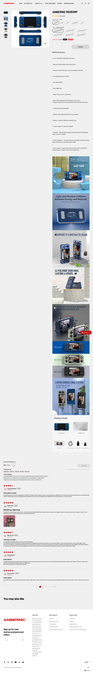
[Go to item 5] (5, 35)
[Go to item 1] (5, 12)
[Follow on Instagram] (12, 662)
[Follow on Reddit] (23, 662)
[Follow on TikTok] (19, 662)
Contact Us (72, 618)
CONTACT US (38, 3)
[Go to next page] (55, 587)
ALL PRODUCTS (28, 3)
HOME (20, 3)
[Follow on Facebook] (4, 662)
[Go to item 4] (5, 30)
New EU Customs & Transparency (78, 629)
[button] (56, 16)
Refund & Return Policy (75, 626)
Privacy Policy (52, 624)
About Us (51, 618)
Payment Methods (53, 621)
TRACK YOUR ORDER (50, 3)
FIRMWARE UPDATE (69, 3)
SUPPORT (59, 3)
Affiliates (72, 621)
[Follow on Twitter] (8, 662)
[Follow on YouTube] (16, 662)
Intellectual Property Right (56, 629)
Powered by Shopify (16, 667)
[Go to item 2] (5, 18)
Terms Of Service (53, 626)
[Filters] (79, 465)
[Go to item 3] (5, 24)
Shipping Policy (73, 624)
